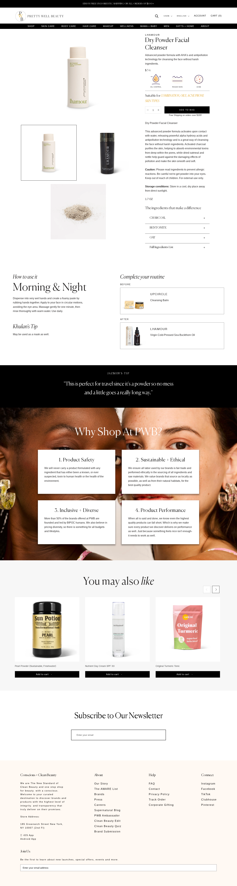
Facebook (208, 789)
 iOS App (27, 835)
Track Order (157, 799)
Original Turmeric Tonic (168, 666)
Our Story (101, 783)
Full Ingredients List (161, 247)
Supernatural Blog (107, 810)
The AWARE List (106, 789)
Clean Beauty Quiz (107, 826)
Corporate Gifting (161, 805)
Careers (100, 805)
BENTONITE (158, 227)
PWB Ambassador (107, 815)
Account (200, 16)
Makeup (108, 26)
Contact (154, 789)
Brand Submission (107, 831)
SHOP (31, 26)
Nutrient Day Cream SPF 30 (99, 666)
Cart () (216, 16)
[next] (215, 589)
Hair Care (89, 26)
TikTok (206, 794)
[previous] (206, 589)
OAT (152, 237)
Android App (28, 839)
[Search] (156, 16)
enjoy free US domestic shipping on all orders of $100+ (118, 4)
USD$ (166, 16)
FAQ (152, 783)
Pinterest (207, 805)
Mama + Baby (148, 26)
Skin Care (48, 26)
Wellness (126, 26)
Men (166, 26)
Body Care (68, 26)
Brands (99, 794)
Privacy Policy (159, 794)
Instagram (208, 783)
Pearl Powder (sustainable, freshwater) (35, 666)
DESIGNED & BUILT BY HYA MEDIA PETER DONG (50, 881)
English (182, 16)
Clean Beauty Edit (107, 821)
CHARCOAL (158, 217)
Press (98, 799)
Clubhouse (209, 799)
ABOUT (205, 26)
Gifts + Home (185, 26)
